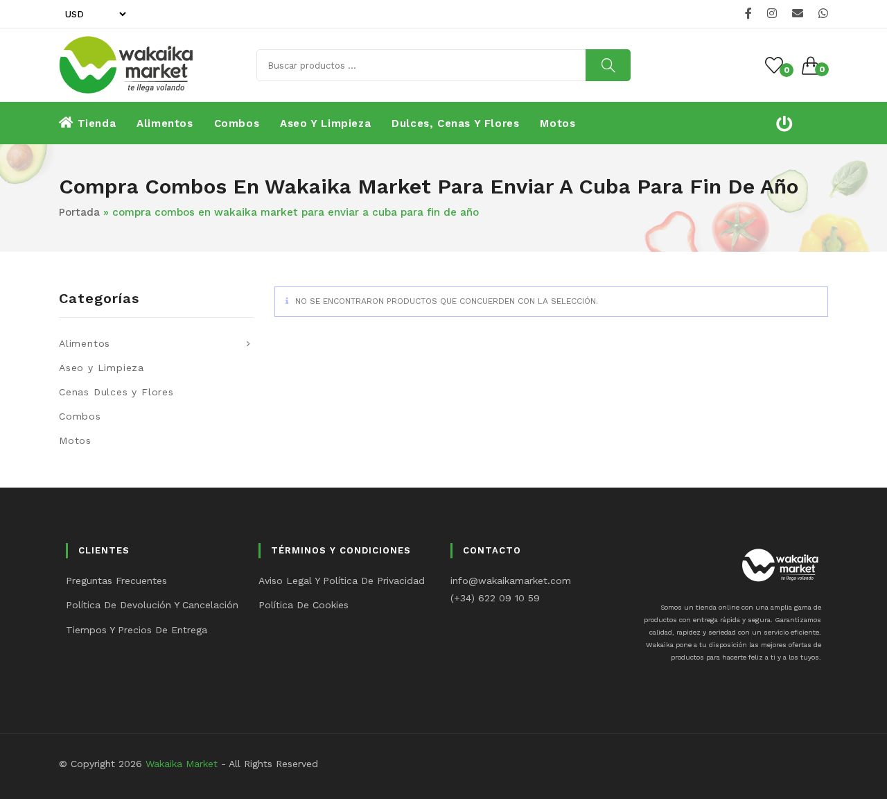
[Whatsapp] (821, 14)
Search (608, 65)
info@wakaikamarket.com (510, 580)
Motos (75, 440)
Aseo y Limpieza (101, 367)
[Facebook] (748, 14)
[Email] (797, 14)
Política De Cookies (303, 604)
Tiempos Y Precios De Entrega (136, 629)
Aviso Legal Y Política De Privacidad (341, 580)
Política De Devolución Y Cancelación (152, 604)
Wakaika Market (182, 763)
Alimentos (84, 343)
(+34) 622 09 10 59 (495, 597)
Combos (80, 416)
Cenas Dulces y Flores (116, 391)
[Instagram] (772, 14)
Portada (79, 212)
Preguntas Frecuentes (116, 580)
